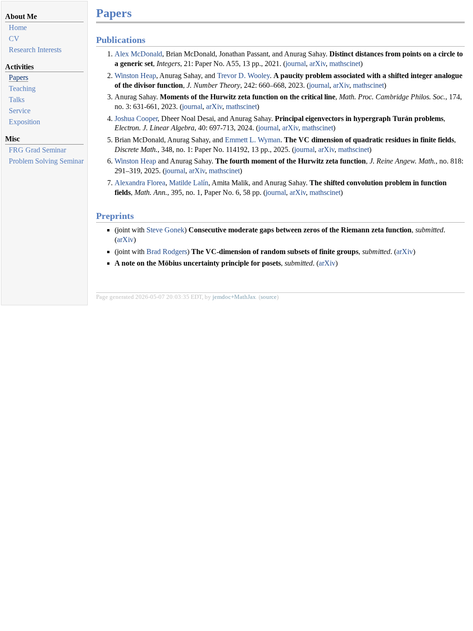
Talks (16, 99)
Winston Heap (135, 75)
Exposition (24, 122)
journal (295, 63)
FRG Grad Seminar (37, 150)
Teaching (22, 88)
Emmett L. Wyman (252, 140)
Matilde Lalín (188, 183)
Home (18, 27)
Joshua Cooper (136, 118)
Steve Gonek (165, 230)
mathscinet (344, 63)
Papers (18, 77)
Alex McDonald (138, 54)
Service (19, 111)
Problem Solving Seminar (46, 161)
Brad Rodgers (166, 251)
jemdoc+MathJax (234, 296)
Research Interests (35, 50)
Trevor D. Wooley (243, 75)
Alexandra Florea (140, 183)
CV (14, 38)
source (269, 296)
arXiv (317, 63)
